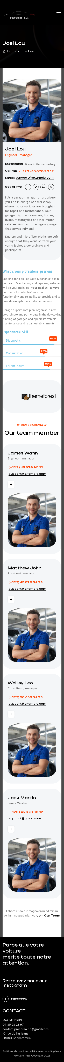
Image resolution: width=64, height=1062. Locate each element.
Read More (11, 484)
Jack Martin (22, 797)
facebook (19, 998)
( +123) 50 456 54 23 (25, 697)
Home (11, 51)
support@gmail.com (25, 818)
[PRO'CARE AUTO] (20, 17)
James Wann (23, 453)
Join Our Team (48, 915)
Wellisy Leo (20, 683)
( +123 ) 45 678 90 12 (36, 171)
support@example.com (35, 177)
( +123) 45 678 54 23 (25, 582)
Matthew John (24, 568)
